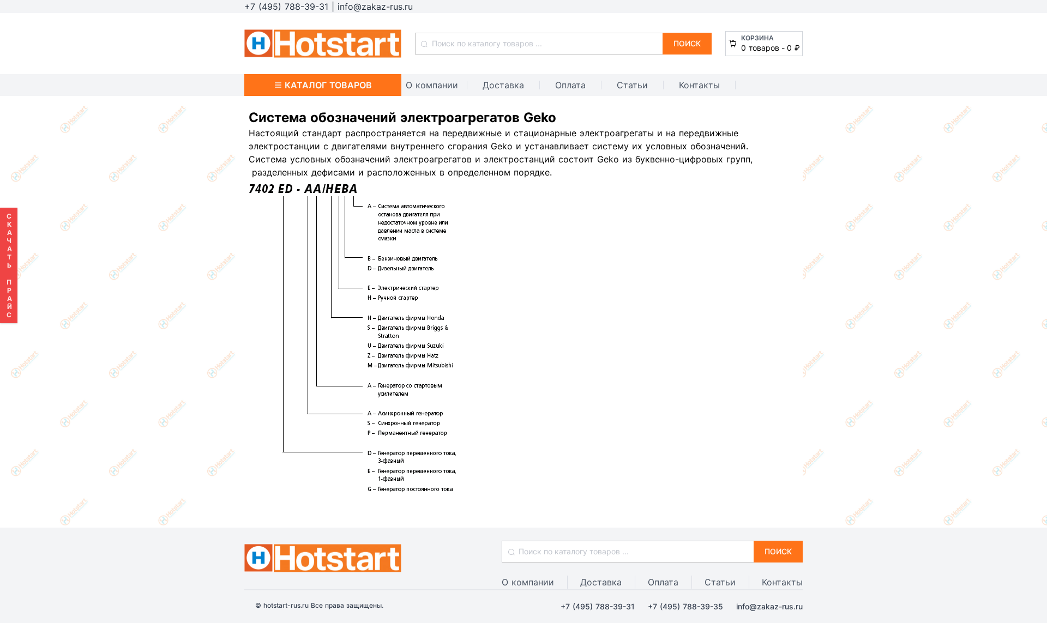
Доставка (503, 85)
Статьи (632, 85)
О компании (432, 85)
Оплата (570, 85)
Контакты (699, 85)
